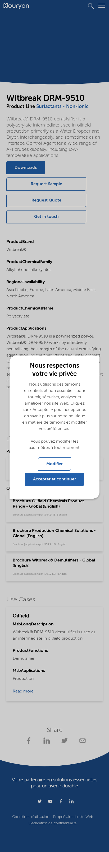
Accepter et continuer (54, 479)
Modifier (54, 464)
